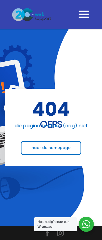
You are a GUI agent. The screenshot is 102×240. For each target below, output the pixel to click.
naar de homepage (51, 147)
